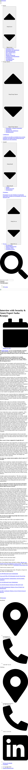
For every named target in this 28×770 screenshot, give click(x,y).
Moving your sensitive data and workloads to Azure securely (13, 563)
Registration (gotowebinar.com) (20, 565)
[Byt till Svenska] (5, 287)
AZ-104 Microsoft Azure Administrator (9, 582)
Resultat (2, 281)
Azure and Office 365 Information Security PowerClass (12, 576)
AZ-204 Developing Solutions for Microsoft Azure (11, 584)
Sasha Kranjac (4, 350)
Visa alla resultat (4, 283)
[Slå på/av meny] (0, 2)
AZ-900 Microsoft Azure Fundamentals (9, 573)
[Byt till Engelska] (3, 285)
